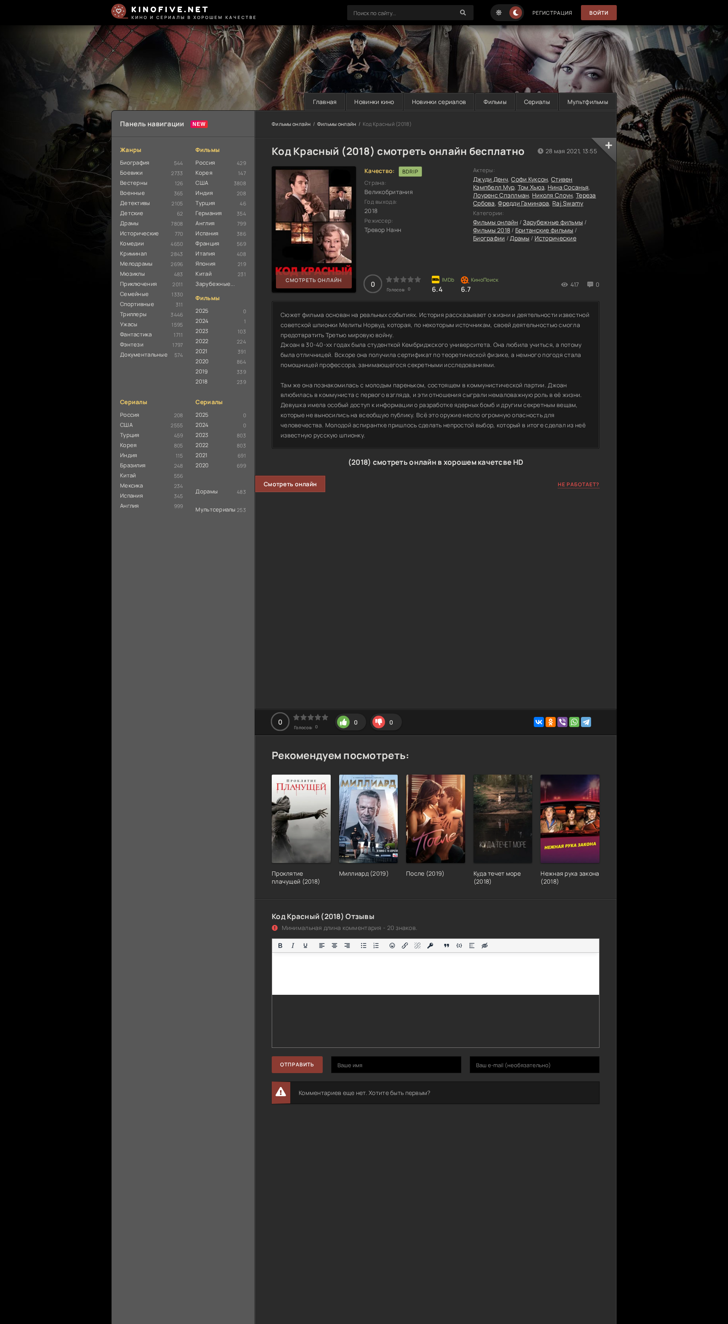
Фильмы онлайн (291, 124)
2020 (202, 361)
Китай (203, 273)
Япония (205, 263)
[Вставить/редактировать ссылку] (405, 945)
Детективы (135, 203)
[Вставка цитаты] (446, 945)
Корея (203, 172)
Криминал (133, 253)
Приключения (138, 284)
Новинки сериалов (439, 102)
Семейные (134, 294)
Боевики (131, 172)
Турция (205, 203)
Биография (135, 162)
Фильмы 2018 (491, 230)
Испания (206, 233)
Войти (598, 12)
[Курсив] (292, 945)
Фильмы (495, 102)
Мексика (131, 485)
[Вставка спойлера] (472, 945)
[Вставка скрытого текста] (484, 945)
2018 (201, 381)
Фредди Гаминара (523, 203)
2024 (202, 321)
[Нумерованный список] (376, 945)
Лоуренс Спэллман (501, 195)
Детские (131, 213)
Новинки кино (374, 102)
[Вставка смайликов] (392, 945)
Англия (204, 223)
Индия (203, 193)
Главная (325, 102)
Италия (205, 253)
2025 (202, 310)
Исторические (139, 233)
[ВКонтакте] (539, 722)
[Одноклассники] (551, 722)
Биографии (489, 238)
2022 (201, 341)
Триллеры (133, 314)
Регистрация (553, 12)
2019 (201, 371)
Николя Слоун (552, 195)
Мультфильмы (587, 102)
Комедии (132, 243)
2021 (201, 351)
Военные (132, 193)
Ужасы (128, 324)
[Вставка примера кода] (459, 945)
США (201, 182)
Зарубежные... (215, 284)
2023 (201, 331)
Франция (207, 243)
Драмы (129, 223)
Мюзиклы (132, 273)
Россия (205, 162)
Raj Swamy (567, 203)
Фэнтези (131, 344)
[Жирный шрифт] (280, 945)
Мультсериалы (215, 509)
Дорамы (206, 491)
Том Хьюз (531, 187)
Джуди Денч (490, 179)
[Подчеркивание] (305, 945)
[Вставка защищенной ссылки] (430, 945)
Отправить (297, 1064)
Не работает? (579, 484)
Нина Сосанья (568, 187)
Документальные (144, 354)
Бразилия (132, 465)
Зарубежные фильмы (553, 222)
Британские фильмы (544, 230)
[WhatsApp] (574, 722)
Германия (208, 213)
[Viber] (562, 722)
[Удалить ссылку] (417, 945)
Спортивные (137, 304)
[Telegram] (586, 722)
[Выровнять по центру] (334, 945)
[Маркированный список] (363, 945)
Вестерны (133, 182)
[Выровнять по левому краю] (322, 945)
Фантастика (136, 334)
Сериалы (537, 102)
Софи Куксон (529, 179)
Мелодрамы (136, 263)
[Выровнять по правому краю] (347, 945)
